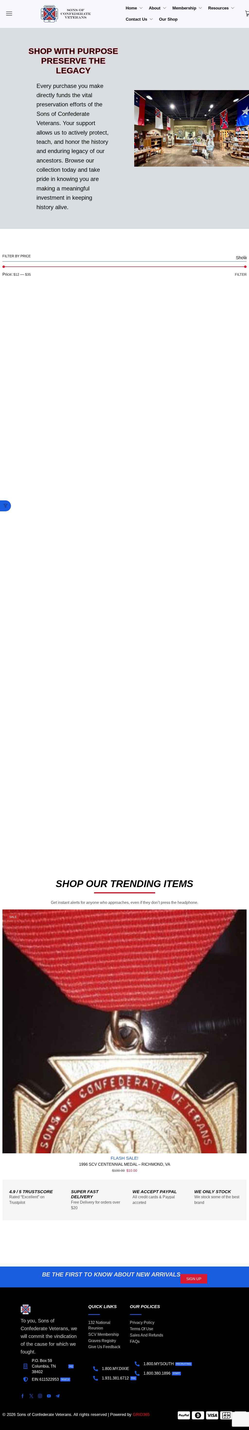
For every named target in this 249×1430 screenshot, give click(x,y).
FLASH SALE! (124, 1158)
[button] (5, 505)
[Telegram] (58, 1396)
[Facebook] (23, 1396)
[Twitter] (31, 1396)
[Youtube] (49, 1396)
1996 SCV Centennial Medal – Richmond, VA (124, 1164)
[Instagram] (40, 1396)
